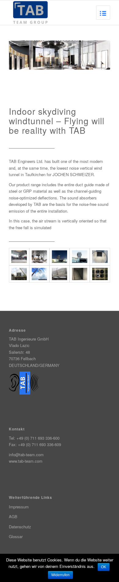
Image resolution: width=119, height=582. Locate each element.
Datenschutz (20, 527)
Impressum (19, 507)
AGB (13, 516)
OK (103, 567)
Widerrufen (60, 575)
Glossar (16, 536)
